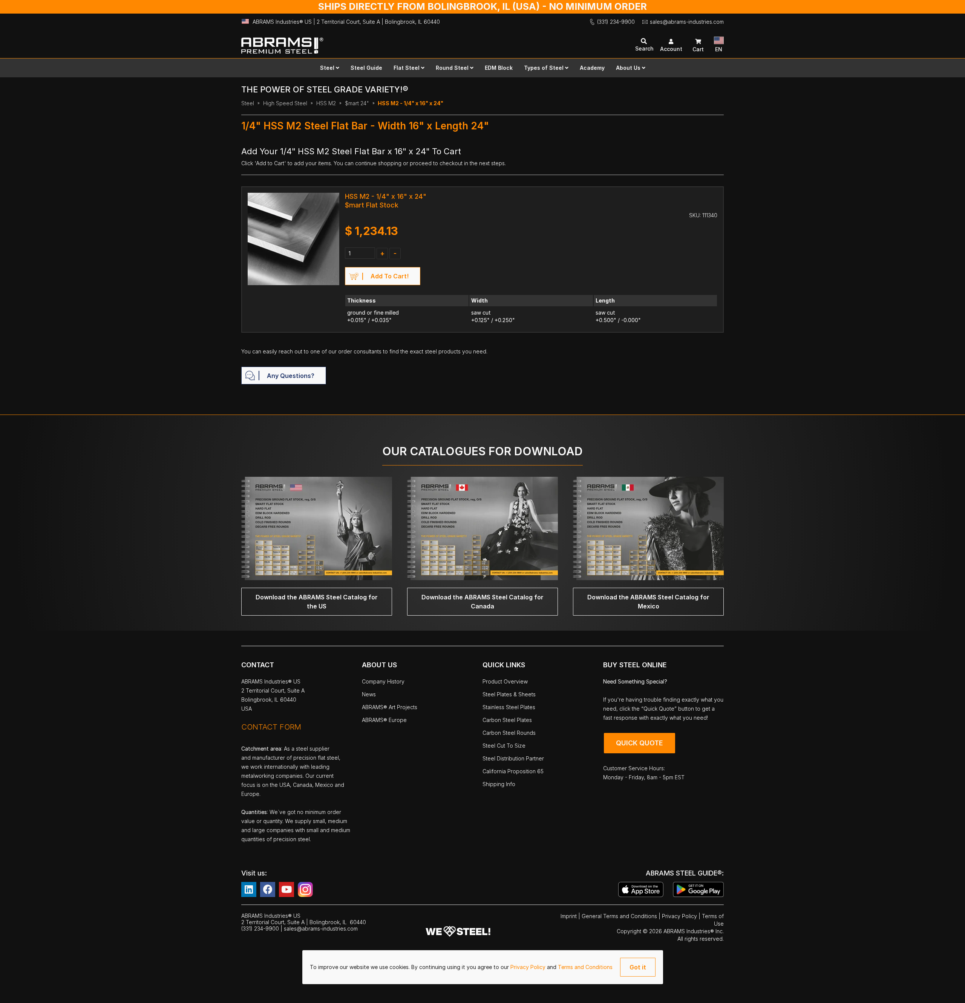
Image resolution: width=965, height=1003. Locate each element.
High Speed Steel (285, 103)
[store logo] (361, 42)
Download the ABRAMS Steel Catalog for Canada (482, 601)
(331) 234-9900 (616, 21)
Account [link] (671, 49)
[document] (483, 967)
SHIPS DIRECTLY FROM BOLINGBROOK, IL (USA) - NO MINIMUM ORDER (482, 6)
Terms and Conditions (585, 967)
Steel (247, 103)
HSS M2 (326, 103)
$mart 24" (357, 103)
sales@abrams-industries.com (687, 21)
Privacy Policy (528, 967)
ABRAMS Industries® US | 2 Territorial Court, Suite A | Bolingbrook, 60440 (346, 21)
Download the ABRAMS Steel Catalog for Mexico (648, 601)
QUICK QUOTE (639, 743)
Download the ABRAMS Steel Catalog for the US (317, 601)
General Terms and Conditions (620, 916)
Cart (698, 49)
